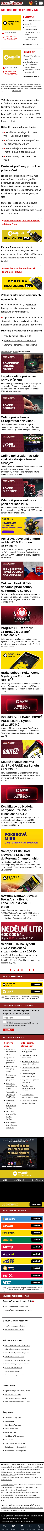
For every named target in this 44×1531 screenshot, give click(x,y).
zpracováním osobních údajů (25, 1023)
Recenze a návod (10, 33)
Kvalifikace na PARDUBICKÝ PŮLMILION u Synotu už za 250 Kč (21, 720)
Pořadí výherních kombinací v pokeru (17, 1349)
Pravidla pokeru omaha (12, 1371)
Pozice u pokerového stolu (13, 1367)
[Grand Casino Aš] (18, 1168)
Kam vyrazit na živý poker (13, 1418)
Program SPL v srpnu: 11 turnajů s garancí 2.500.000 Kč (17, 631)
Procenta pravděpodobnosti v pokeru (17, 1353)
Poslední (34, 970)
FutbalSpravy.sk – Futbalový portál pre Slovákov (28, 1088)
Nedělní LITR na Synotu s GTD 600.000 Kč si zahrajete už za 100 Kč (19, 947)
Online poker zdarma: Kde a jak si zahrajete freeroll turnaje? (20, 459)
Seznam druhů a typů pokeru (14, 1375)
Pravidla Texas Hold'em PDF (17, 336)
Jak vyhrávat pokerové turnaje (14, 1356)
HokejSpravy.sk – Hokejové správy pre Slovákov (11, 1125)
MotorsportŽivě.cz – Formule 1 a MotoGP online (11, 1094)
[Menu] (41, 3)
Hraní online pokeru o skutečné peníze (17, 1402)
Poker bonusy (12, 156)
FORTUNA (28, 17)
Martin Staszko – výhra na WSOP (15, 1447)
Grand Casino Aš (10, 1432)
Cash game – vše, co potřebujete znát (17, 1360)
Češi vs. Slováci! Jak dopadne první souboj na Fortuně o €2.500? (17, 587)
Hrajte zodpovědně (7, 84)
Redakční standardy (22, 1516)
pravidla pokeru (10, 321)
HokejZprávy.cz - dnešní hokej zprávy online (11, 1077)
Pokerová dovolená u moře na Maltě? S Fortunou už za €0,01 (20, 542)
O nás (3, 1516)
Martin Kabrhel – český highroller (15, 1451)
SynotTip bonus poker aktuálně (15, 1326)
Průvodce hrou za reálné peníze (21, 140)
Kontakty (10, 1516)
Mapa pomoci (24, 1508)
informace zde (16, 91)
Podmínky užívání (37, 1516)
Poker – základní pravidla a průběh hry (17, 1345)
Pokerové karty (9, 1421)
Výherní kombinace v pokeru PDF (20, 340)
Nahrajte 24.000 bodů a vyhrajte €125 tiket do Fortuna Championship (19, 854)
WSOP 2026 (9, 1440)
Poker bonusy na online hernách (15, 1398)
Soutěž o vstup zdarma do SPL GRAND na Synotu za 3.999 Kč (20, 765)
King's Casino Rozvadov (13, 1425)
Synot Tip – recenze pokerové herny (16, 1306)
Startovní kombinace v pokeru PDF (21, 345)
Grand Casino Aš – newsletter (14, 1436)
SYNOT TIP (29, 52)
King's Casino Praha (11, 1429)
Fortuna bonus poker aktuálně (14, 1330)
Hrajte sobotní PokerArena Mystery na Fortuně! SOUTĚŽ (20, 676)
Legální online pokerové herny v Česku (18, 1391)
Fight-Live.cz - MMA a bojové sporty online (10, 1060)
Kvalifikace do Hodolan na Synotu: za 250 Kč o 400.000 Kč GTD (17, 810)
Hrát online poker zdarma (13, 1394)
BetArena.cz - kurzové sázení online (11, 1051)
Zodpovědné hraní (7, 1477)
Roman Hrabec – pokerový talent (15, 1443)
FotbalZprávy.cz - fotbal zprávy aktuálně (11, 1069)
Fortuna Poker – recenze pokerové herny (18, 1310)
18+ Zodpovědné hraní (9, 1521)
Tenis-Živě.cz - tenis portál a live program (11, 1086)
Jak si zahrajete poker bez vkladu (22, 148)
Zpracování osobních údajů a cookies (15, 1519)
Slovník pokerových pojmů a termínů (17, 1364)
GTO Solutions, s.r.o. (27, 1521)
